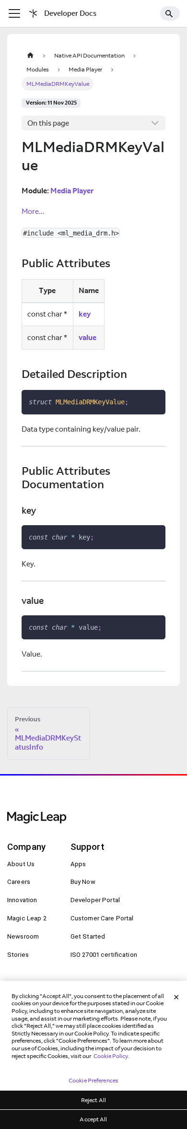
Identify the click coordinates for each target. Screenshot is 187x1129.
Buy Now (82, 881)
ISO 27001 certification (103, 954)
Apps (78, 864)
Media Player (72, 190)
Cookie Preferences (93, 1080)
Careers (18, 881)
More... (33, 211)
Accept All (93, 1119)
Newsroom (23, 936)
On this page (48, 123)
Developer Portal (95, 900)
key (85, 313)
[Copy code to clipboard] (154, 401)
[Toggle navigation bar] (14, 13)
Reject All (93, 1100)
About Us (21, 864)
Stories (18, 954)
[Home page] (30, 55)
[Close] (176, 997)
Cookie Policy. (111, 1055)
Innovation (22, 900)
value (87, 337)
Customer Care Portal (102, 918)
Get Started (87, 936)
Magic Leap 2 (27, 918)
